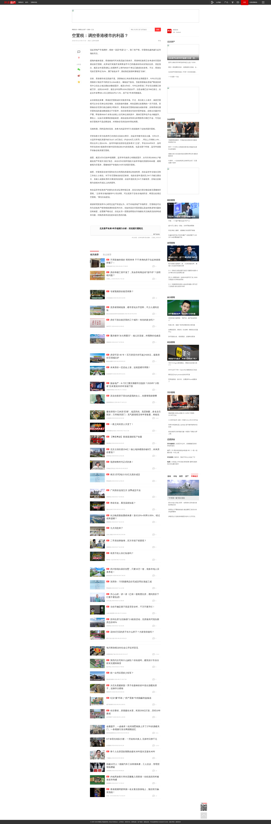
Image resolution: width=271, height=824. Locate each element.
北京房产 (171, 42)
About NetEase (113, 822)
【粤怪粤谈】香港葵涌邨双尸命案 (126, 437)
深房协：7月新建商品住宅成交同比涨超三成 (131, 581)
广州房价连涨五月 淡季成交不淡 (125, 490)
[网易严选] (226, 2)
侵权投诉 (178, 822)
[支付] (233, 2)
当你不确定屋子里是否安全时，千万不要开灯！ (132, 607)
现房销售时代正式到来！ (122, 462)
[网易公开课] (219, 2)
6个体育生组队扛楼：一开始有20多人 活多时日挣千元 (131, 739)
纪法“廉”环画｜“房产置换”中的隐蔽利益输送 (130, 698)
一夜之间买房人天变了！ (122, 424)
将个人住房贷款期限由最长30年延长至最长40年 (132, 751)
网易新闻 (175, 30)
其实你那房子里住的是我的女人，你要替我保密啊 (133, 396)
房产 (187, 476)
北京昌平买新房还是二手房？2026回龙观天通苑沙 (183, 72)
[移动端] (212, 2)
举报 (159, 40)
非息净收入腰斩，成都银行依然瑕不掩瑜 (181, 230)
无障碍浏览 (34, 2)
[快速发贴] (79, 51)
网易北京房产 (82, 29)
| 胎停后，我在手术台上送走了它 (181, 457)
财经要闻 (171, 200)
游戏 (169, 476)
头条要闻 (171, 119)
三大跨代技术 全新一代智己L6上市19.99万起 (183, 420)
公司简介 (121, 822)
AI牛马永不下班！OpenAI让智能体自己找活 (182, 370)
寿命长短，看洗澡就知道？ (123, 503)
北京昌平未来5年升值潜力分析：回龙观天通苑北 (121, 228)
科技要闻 (171, 342)
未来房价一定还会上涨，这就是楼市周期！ (130, 367)
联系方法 (127, 822)
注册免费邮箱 (253, 2)
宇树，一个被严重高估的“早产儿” (179, 221)
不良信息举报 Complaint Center (159, 822)
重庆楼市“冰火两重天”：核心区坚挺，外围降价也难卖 (135, 336)
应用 (26, 2)
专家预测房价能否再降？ (122, 291)
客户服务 (140, 822)
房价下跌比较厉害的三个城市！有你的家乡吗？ (132, 320)
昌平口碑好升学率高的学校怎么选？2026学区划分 (183, 62)
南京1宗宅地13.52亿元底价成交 (125, 474)
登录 (244, 2)
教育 (181, 476)
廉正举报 (171, 822)
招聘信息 (133, 822)
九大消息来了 (116, 528)
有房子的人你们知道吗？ (122, 553)
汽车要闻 (171, 392)
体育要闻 (171, 243)
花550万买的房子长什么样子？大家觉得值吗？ (132, 632)
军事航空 (194, 476)
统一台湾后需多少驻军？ (122, 673)
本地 (175, 476)
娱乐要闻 (171, 297)
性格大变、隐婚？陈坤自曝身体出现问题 (181, 325)
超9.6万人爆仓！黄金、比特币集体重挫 (181, 225)
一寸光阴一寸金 (173, 77)
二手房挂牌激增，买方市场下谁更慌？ (128, 540)
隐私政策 (146, 822)
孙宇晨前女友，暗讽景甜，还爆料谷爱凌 (181, 336)
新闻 (88, 29)
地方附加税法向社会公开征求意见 (122, 648)
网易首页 (21, 2)
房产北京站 (156, 234)
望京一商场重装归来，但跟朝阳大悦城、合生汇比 (183, 67)
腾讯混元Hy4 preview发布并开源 (179, 374)
